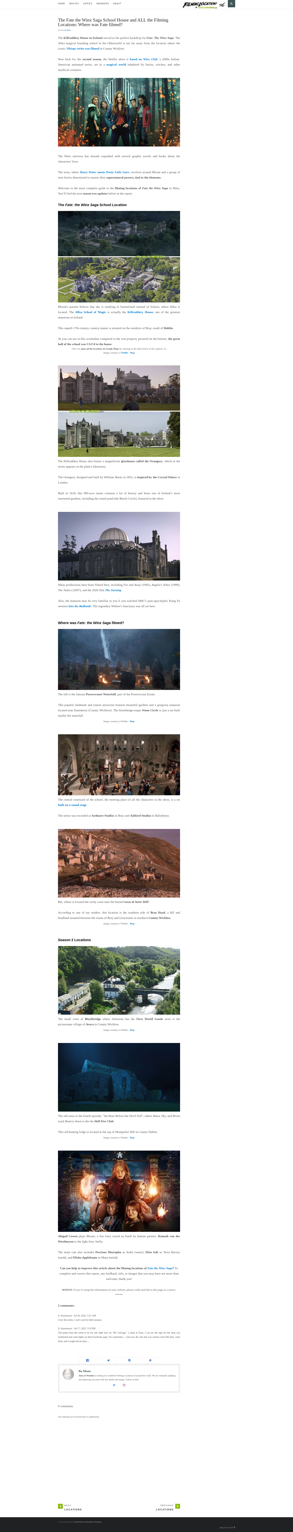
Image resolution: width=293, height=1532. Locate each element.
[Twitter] (114, 1386)
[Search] (231, 3)
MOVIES (74, 3)
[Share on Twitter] (108, 1360)
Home (61, 3)
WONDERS (103, 3)
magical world (116, 64)
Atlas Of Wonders (79, 1522)
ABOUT (117, 3)
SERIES (87, 3)
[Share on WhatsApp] (150, 1360)
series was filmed (82, 48)
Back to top (227, 1528)
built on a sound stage (72, 805)
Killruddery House (140, 312)
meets (104, 172)
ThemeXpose (97, 1522)
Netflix (124, 353)
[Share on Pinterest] (129, 1360)
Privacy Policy (89, 1522)
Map (132, 353)
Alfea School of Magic (90, 312)
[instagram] (124, 1386)
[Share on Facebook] (88, 1360)
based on (143, 59)
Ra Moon (68, 30)
